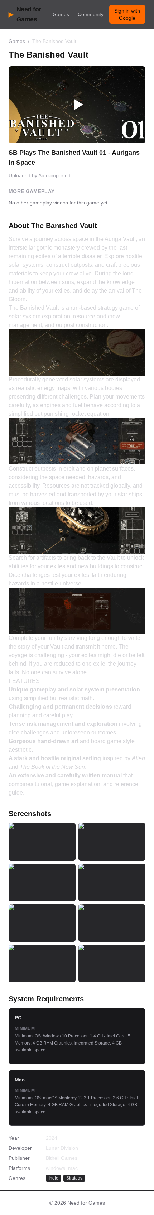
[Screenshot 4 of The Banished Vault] (111, 882)
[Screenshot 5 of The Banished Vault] (42, 923)
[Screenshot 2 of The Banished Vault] (111, 841)
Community (91, 14)
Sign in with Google (127, 14)
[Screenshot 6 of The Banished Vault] (111, 923)
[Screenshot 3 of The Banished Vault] (42, 882)
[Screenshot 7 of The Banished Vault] (42, 963)
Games (61, 14)
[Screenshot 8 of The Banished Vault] (111, 963)
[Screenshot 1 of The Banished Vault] (42, 841)
